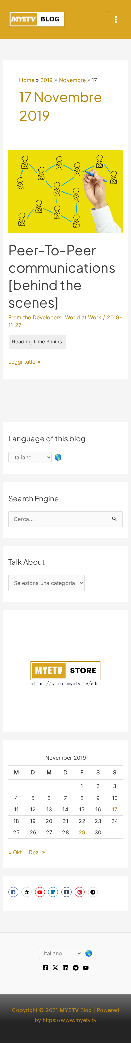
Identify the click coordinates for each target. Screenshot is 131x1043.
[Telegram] (76, 968)
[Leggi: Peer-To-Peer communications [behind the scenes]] (65, 191)
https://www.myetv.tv (70, 1020)
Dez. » (37, 852)
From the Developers (34, 317)
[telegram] (94, 892)
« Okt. (16, 852)
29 (82, 832)
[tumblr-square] (67, 892)
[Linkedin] (65, 968)
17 (114, 809)
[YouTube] (86, 968)
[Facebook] (45, 968)
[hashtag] (27, 892)
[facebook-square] (14, 892)
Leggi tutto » (24, 362)
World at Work (83, 317)
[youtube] (41, 892)
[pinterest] (80, 892)
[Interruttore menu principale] (115, 19)
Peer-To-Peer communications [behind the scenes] (61, 276)
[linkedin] (54, 892)
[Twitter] (55, 968)
